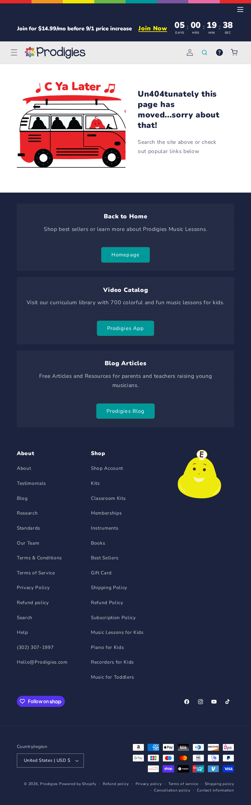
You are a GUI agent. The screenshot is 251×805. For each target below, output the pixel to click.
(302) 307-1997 (35, 647)
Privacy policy (149, 783)
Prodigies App (125, 328)
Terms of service (183, 783)
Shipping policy (219, 783)
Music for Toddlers (112, 677)
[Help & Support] (219, 52)
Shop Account (107, 468)
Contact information (215, 790)
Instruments (104, 528)
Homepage (125, 254)
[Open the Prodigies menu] (240, 9)
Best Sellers (104, 557)
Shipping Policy (109, 587)
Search (24, 617)
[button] (14, 52)
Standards (28, 528)
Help (22, 632)
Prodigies (49, 783)
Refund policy (33, 602)
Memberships (106, 513)
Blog (22, 498)
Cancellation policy (172, 790)
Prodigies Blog (125, 411)
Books (98, 543)
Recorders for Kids (112, 662)
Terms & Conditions (39, 557)
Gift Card (101, 572)
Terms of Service (36, 572)
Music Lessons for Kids (117, 632)
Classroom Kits (108, 498)
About (24, 468)
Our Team (28, 543)
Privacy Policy (33, 587)
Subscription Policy (113, 617)
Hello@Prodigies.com (42, 662)
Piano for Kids (107, 647)
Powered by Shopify (77, 783)
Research (27, 513)
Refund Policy (107, 602)
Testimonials (31, 483)
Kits (95, 483)
